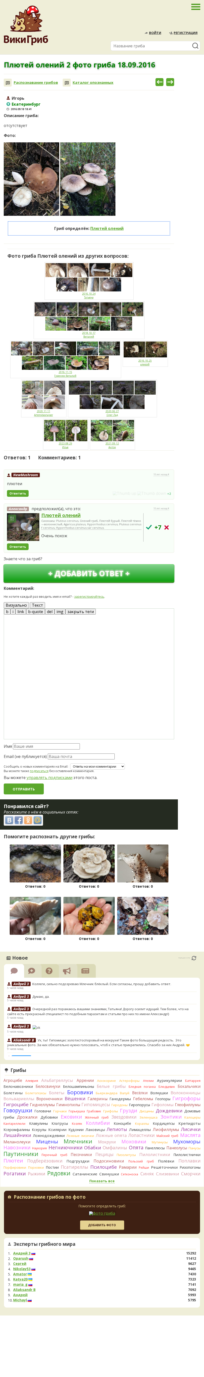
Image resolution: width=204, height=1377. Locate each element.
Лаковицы (95, 1129)
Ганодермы (120, 1098)
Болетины (13, 1092)
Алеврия (31, 1081)
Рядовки (58, 1173)
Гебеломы (143, 1098)
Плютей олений (107, 228)
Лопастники (141, 1135)
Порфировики (14, 1167)
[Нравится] (124, 493)
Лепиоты (117, 1129)
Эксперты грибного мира (44, 1244)
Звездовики (124, 1117)
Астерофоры (129, 1080)
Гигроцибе (16, 1104)
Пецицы (104, 1154)
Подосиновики (109, 1161)
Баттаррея (193, 1081)
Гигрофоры (186, 1098)
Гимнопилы (68, 1104)
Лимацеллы (140, 1129)
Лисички (191, 1129)
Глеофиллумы (188, 1104)
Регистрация (186, 33)
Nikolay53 (22, 1269)
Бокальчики (189, 1086)
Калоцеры (192, 1117)
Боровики (80, 1092)
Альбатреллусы (57, 1080)
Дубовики (49, 1117)
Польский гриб (141, 1161)
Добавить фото (102, 1225)
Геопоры (162, 1098)
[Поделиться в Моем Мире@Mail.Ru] (38, 820)
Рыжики (36, 1174)
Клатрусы (59, 1123)
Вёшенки (75, 1098)
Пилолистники (154, 1154)
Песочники (81, 1154)
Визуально (16, 605)
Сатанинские (85, 1173)
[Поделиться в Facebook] (19, 820)
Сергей (19, 1263)
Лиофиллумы (166, 1129)
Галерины (97, 1098)
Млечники (78, 1141)
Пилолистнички (187, 1154)
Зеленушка (148, 1117)
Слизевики (167, 1174)
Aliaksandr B (24, 1289)
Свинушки (109, 1173)
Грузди (128, 1110)
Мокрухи (107, 1142)
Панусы (195, 1148)
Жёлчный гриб (97, 1117)
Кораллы (142, 1123)
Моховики (133, 1141)
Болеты (56, 1092)
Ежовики (71, 1116)
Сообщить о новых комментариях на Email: (36, 766)
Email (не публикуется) (25, 756)
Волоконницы (186, 1092)
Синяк (147, 1174)
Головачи (42, 1111)
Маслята (190, 1135)
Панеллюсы (155, 1148)
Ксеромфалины (16, 1129)
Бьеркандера (106, 1093)
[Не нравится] (151, 493)
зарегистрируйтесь (89, 596)
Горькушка (77, 1111)
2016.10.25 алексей (145, 362)
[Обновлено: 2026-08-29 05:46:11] (194, 958)
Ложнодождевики (49, 1135)
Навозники (17, 1147)
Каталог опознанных (93, 82)
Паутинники (20, 1154)
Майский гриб (167, 1136)
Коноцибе (122, 1123)
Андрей (20, 1295)
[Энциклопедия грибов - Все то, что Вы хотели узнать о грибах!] (26, 25)
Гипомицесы (95, 1104)
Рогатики (14, 1173)
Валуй (124, 1093)
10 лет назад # (161, 474)
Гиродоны (119, 1105)
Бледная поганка (142, 1087)
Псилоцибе (103, 1167)
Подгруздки (77, 1160)
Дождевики (169, 1110)
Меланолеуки (17, 1142)
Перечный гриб (54, 1155)
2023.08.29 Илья (65, 445)
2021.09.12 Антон (112, 445)
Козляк (77, 1124)
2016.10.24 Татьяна (89, 295)
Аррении (85, 1080)
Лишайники (17, 1135)
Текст (37, 605)
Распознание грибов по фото (50, 1197)
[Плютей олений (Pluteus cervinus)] (23, 527)
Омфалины (115, 1148)
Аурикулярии (169, 1080)
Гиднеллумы (42, 1104)
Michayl (20, 1300)
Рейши (144, 1167)
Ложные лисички (80, 1135)
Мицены (47, 1141)
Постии (52, 1167)
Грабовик (94, 1111)
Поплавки (189, 1161)
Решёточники (164, 1167)
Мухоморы (187, 1141)
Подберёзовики (44, 1161)
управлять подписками (49, 777)
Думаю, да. (41, 996)
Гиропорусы (139, 1104)
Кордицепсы (164, 1123)
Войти (155, 33)
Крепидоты (189, 1123)
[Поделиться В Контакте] (9, 820)
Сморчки (191, 1174)
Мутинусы (160, 1142)
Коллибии (98, 1123)
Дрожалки (27, 1117)
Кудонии (76, 1129)
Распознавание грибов (36, 82)
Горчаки (60, 1111)
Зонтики (171, 1116)
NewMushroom (25, 474)
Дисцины (146, 1111)
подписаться (39, 771)
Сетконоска (129, 1174)
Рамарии (128, 1167)
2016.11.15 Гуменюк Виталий (65, 373)
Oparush (20, 1258)
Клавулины (38, 1123)
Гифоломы (163, 1104)
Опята (136, 1147)
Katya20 (20, 1279)
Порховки (36, 1167)
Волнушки (159, 1093)
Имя (8, 746)
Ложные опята (111, 1135)
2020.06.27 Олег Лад (112, 413)
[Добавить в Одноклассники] (28, 820)
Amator (20, 1274)
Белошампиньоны (78, 1086)
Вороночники (49, 1098)
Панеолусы (176, 1148)
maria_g (20, 1284)
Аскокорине (106, 1080)
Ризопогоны (190, 1167)
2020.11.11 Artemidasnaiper (43, 413)
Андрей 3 (22, 1253)
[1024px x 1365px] (31, 179)
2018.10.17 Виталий (89, 334)
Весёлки (140, 1092)
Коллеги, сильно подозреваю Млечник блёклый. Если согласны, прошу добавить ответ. (101, 984)
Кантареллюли (14, 1124)
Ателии (148, 1081)
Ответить (17, 493)
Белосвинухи (48, 1086)
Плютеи (13, 1160)
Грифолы (110, 1111)
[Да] (149, 527)
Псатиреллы (74, 1167)
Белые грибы (111, 1086)
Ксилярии (57, 1129)
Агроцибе (12, 1080)
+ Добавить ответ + (89, 573)
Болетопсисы (35, 1093)
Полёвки (166, 1160)
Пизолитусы (126, 1155)
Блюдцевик (166, 1087)
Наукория (39, 1148)
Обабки (92, 1148)
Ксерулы (39, 1129)
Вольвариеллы (18, 1098)
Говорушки (17, 1110)
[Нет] (166, 527)
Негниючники (66, 1147)
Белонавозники (18, 1086)
